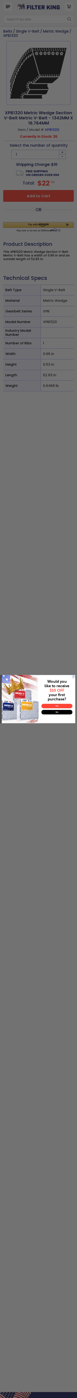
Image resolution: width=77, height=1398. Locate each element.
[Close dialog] (73, 676)
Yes (56, 706)
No (57, 712)
